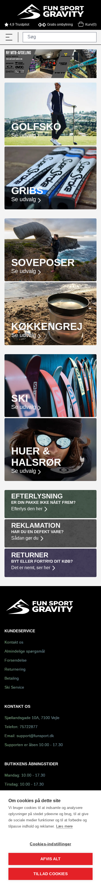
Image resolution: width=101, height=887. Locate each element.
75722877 (29, 727)
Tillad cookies (50, 874)
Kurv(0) (91, 24)
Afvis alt (50, 859)
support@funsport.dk (35, 736)
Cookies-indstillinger (50, 844)
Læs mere (64, 826)
